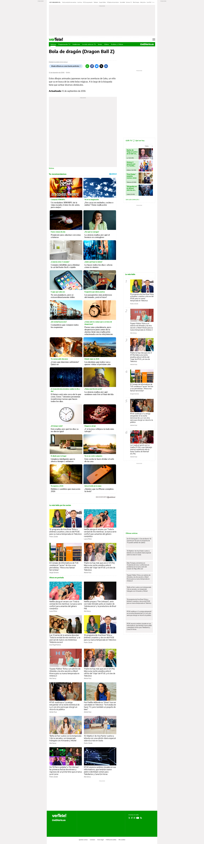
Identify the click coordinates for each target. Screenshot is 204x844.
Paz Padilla (122, 2)
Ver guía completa (132, 199)
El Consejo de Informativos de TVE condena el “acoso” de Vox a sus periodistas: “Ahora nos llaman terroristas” (64, 566)
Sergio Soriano (54, 572)
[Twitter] (101, 66)
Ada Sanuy (87, 611)
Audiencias (76, 44)
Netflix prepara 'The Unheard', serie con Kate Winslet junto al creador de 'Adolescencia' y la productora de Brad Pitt (100, 605)
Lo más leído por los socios (60, 505)
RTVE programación (88, 2)
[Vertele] (59, 815)
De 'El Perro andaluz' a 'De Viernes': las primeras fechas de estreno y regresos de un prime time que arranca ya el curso (65, 770)
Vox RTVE (149, 2)
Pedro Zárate (53, 536)
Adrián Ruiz (87, 572)
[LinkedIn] (106, 66)
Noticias (53, 44)
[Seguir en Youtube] (137, 818)
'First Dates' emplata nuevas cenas (132, 176)
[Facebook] (92, 66)
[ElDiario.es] (147, 44)
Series (100, 44)
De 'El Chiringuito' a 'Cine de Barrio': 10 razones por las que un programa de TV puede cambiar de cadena (139, 540)
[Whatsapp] (87, 66)
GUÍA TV (135, 140)
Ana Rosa (79, 2)
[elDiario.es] (59, 820)
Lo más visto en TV (89, 44)
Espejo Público (102, 2)
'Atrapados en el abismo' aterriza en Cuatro (132, 188)
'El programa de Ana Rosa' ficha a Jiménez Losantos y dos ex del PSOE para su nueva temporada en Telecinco (65, 531)
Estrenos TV (129, 2)
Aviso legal (100, 839)
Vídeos (106, 44)
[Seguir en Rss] (141, 818)
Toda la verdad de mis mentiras (69, 2)
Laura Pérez (88, 539)
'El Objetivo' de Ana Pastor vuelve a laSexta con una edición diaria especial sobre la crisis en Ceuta (100, 738)
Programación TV (64, 44)
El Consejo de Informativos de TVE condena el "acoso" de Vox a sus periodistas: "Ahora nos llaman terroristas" (141, 387)
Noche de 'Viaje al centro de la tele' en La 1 (132, 152)
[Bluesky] (97, 66)
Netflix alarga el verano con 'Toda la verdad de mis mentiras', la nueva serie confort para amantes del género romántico (100, 532)
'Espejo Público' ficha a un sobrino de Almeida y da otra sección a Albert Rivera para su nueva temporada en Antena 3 (64, 672)
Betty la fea (143, 2)
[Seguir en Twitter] (129, 818)
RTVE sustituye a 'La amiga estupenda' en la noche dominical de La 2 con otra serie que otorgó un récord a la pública (64, 706)
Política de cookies (111, 839)
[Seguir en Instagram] (134, 818)
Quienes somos (83, 839)
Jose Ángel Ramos (55, 645)
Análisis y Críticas (117, 44)
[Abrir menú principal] (153, 39)
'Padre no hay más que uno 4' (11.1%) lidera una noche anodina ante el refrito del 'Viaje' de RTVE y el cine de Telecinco (99, 566)
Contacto (92, 839)
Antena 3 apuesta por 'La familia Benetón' (131, 164)
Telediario (96, 2)
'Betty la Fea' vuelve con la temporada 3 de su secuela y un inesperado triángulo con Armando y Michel (65, 738)
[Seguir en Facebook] (131, 818)
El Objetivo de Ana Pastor (113, 2)
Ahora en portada (56, 577)
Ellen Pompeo (136, 2)
